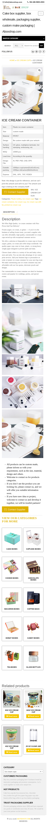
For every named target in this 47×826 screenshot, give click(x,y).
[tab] (10, 212)
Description (9, 212)
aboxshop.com (23, 819)
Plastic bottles (16, 199)
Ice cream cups (24, 60)
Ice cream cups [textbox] (23, 772)
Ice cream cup (20, 202)
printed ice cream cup (12, 205)
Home (12, 60)
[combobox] (23, 771)
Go (41, 46)
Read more (12, 716)
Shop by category (10, 38)
